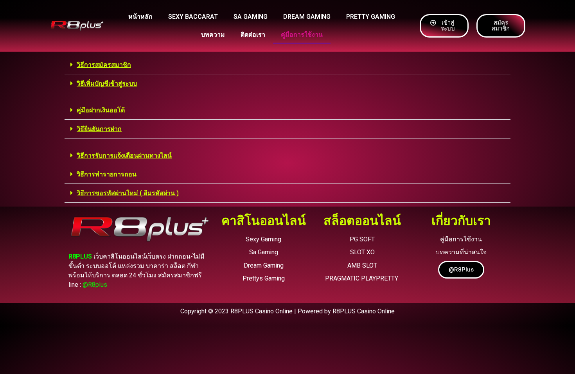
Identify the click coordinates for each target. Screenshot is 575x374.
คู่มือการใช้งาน (302, 34)
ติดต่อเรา (253, 34)
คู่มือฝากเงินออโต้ (101, 110)
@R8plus (95, 284)
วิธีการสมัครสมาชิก (104, 64)
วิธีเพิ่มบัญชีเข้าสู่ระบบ (107, 83)
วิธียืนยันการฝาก (99, 129)
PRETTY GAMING (370, 16)
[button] (287, 65)
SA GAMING (251, 16)
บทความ (213, 34)
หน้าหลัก (140, 16)
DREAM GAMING (307, 16)
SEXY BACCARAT (193, 16)
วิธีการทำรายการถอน (107, 174)
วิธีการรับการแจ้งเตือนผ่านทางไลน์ (124, 155)
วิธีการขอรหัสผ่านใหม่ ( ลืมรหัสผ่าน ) (128, 193)
